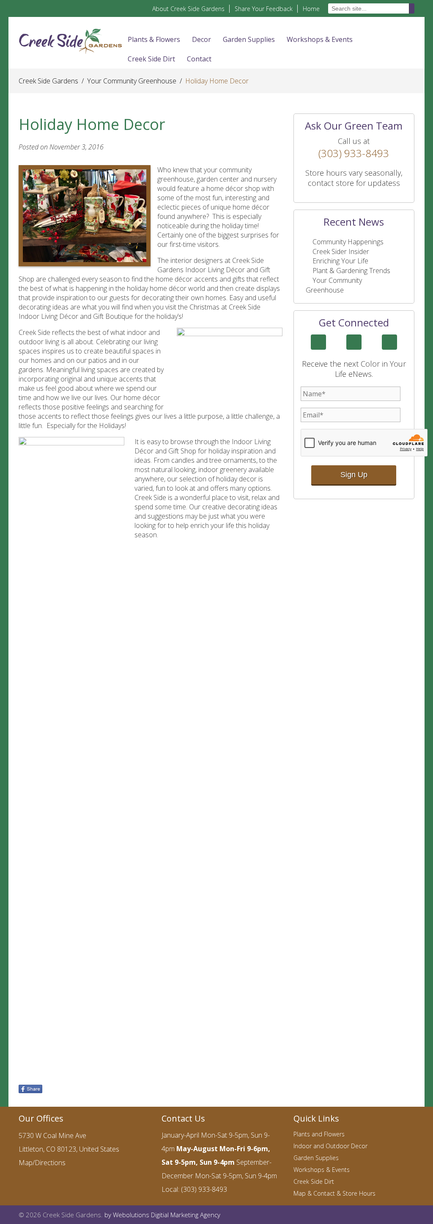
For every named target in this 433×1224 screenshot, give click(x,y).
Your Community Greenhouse (131, 81)
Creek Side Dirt (151, 59)
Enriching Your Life (340, 260)
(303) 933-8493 (353, 153)
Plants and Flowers (319, 1134)
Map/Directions (42, 1162)
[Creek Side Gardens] (70, 40)
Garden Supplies (249, 39)
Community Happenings (348, 241)
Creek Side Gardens (48, 81)
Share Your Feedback (264, 9)
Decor (201, 39)
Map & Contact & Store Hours (334, 1193)
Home (311, 9)
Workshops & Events (320, 39)
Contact (199, 59)
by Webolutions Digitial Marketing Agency (162, 1214)
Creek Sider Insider (340, 251)
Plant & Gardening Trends (351, 270)
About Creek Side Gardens (188, 9)
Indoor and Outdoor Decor (330, 1146)
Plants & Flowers (154, 39)
